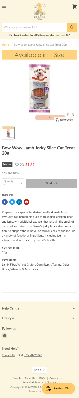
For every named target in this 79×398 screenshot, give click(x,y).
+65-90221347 (33, 355)
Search (17, 378)
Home (6, 44)
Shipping (52, 382)
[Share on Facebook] (5, 202)
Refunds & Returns (33, 382)
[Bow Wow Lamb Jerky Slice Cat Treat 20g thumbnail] (8, 133)
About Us (30, 378)
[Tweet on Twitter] (12, 202)
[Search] (72, 27)
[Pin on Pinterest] (26, 202)
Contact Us (8, 355)
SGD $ (37, 370)
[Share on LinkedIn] (19, 202)
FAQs (42, 378)
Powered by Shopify (39, 391)
